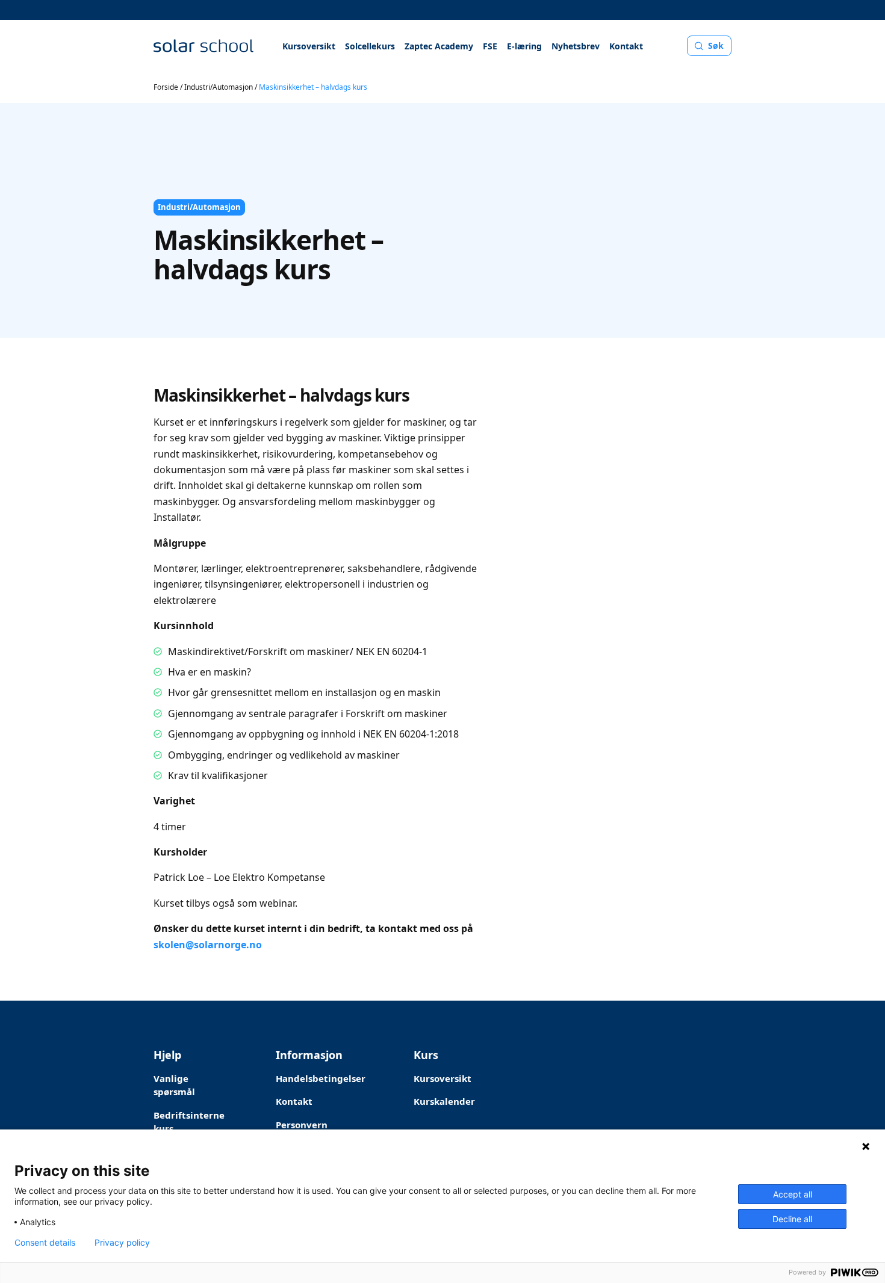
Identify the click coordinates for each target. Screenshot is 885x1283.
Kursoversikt (308, 46)
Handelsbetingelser (320, 1078)
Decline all (792, 1219)
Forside (166, 87)
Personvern (302, 1125)
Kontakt (626, 46)
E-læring (524, 46)
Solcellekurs (370, 46)
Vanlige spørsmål (174, 1085)
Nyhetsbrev (575, 46)
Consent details (44, 1242)
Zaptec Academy (439, 46)
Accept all (792, 1194)
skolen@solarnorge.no (208, 944)
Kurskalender (444, 1101)
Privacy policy (122, 1242)
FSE (490, 46)
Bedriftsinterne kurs (189, 1122)
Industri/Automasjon (218, 87)
